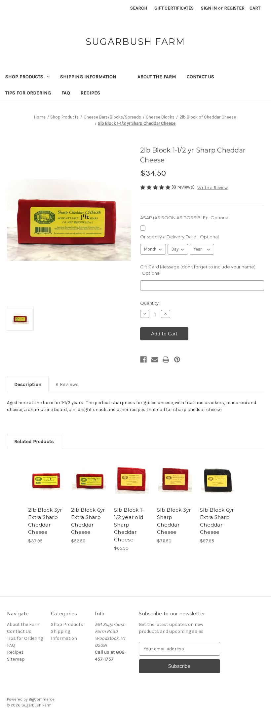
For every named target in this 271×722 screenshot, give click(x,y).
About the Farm (156, 77)
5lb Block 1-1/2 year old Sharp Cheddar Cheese (129, 525)
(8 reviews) (184, 187)
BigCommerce (42, 699)
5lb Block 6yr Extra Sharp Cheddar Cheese (217, 521)
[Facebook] (143, 359)
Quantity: (150, 303)
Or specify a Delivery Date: (179, 236)
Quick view (46, 471)
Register (234, 8)
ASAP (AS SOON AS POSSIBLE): (184, 217)
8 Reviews (67, 384)
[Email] (154, 359)
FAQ (65, 93)
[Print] (166, 359)
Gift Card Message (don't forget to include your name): (198, 270)
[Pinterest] (177, 359)
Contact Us (200, 77)
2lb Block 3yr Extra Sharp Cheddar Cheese (45, 521)
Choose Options (46, 488)
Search (138, 8)
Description (27, 384)
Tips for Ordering (28, 93)
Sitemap (16, 659)
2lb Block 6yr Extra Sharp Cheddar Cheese (88, 521)
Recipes (90, 93)
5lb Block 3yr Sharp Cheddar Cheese (174, 521)
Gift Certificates (174, 8)
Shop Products (24, 77)
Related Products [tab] (34, 441)
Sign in (209, 8)
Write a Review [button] (212, 187)
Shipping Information (88, 77)
